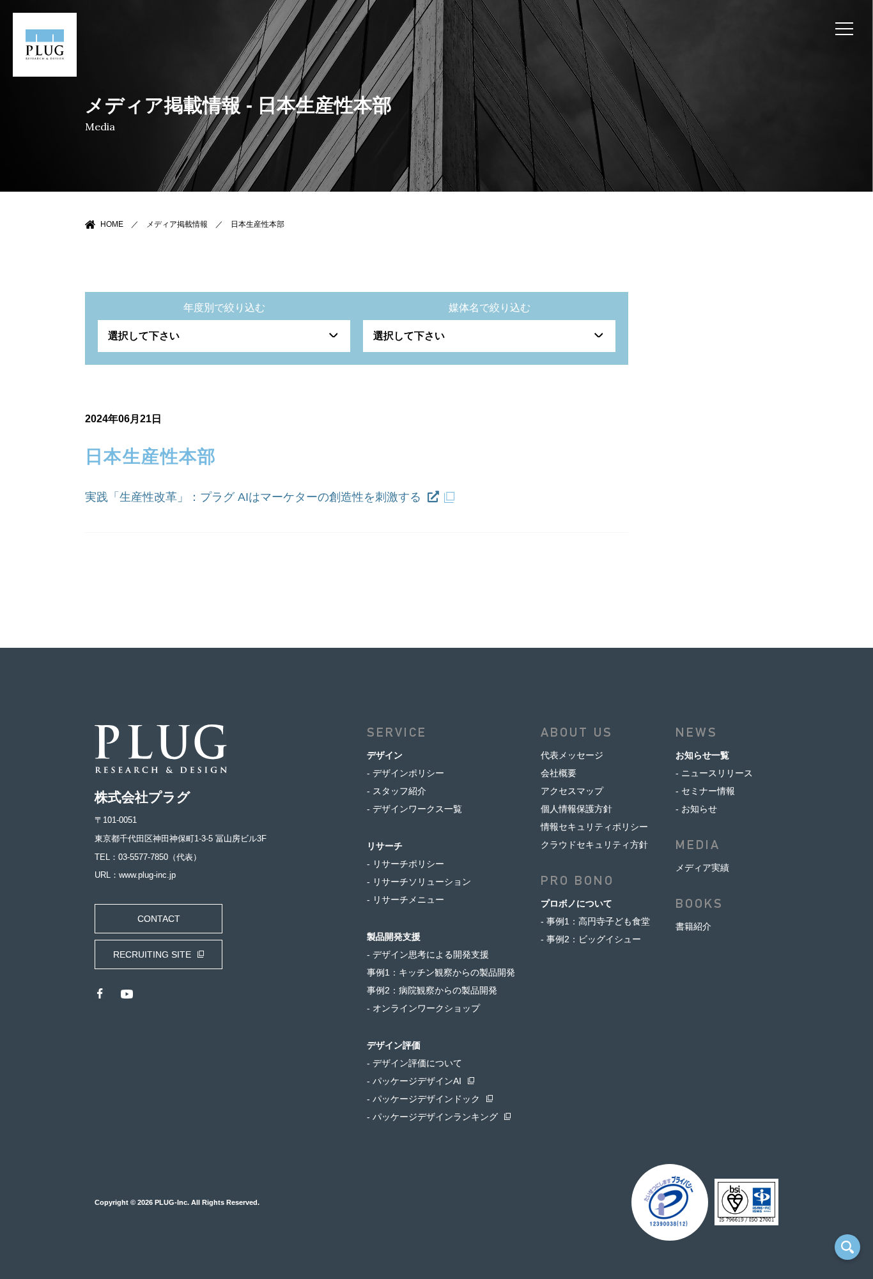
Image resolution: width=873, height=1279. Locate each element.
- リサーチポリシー (405, 864)
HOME (111, 224)
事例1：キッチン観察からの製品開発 (441, 972)
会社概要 (558, 773)
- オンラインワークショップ (423, 1008)
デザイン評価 (394, 1045)
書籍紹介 (693, 926)
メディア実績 (702, 867)
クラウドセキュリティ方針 (594, 844)
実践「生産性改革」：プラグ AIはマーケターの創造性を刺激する (254, 497)
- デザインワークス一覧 (414, 809)
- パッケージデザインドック (423, 1099)
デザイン (385, 755)
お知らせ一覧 (702, 755)
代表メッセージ (572, 755)
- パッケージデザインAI (414, 1081)
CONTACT (158, 919)
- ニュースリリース (714, 773)
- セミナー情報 (705, 791)
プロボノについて (576, 903)
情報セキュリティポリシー (594, 827)
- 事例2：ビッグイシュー (591, 939)
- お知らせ (696, 809)
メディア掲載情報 (177, 224)
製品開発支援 (394, 936)
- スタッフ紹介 (396, 791)
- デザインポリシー (405, 773)
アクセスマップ (572, 791)
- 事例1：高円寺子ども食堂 (595, 921)
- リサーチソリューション (419, 882)
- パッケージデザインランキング (432, 1117)
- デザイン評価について (414, 1063)
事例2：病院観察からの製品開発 (432, 990)
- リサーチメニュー (405, 899)
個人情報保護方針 (576, 809)
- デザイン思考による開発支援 (428, 954)
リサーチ (385, 846)
